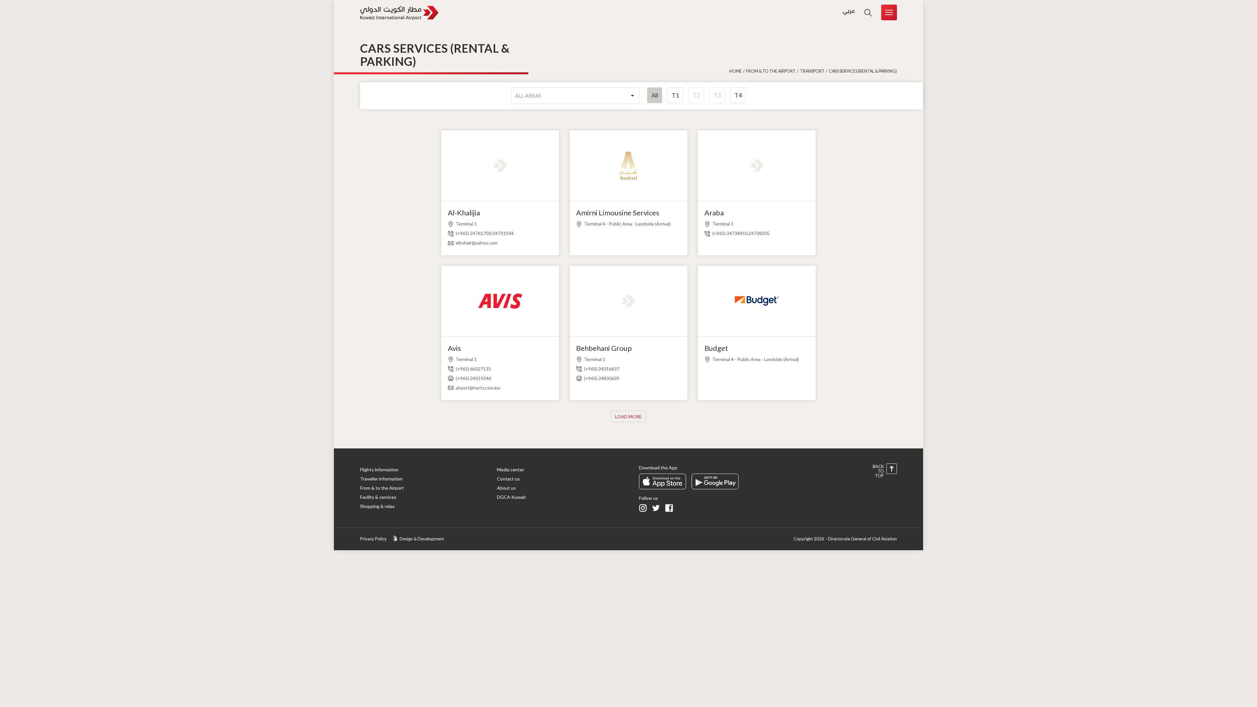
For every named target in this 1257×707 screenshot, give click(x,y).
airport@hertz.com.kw (478, 387)
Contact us (508, 478)
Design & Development (422, 538)
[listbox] (575, 95)
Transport (812, 71)
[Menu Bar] (889, 12)
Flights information (379, 469)
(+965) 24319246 (473, 378)
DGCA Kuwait (511, 497)
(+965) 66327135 (473, 369)
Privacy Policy (373, 538)
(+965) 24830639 (601, 378)
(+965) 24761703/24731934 (485, 233)
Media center (510, 469)
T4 (738, 95)
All (654, 95)
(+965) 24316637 (601, 369)
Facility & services (378, 497)
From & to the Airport (771, 71)
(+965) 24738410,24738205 (741, 233)
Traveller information (381, 478)
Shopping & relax (377, 506)
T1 (675, 95)
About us (506, 488)
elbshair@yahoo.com (477, 242)
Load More (628, 416)
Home (735, 71)
